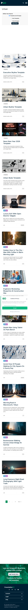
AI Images (5, 210)
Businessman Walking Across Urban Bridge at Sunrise (12, 443)
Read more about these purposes (10, 305)
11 (16, 501)
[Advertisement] (14, 38)
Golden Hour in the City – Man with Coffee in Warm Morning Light (13, 252)
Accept (14, 308)
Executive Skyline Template (14, 72)
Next (19, 501)
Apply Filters (15, 23)
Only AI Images (15, 21)
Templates (6, 69)
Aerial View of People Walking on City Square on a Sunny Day (13, 366)
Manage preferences (15, 311)
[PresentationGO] (4, 3)
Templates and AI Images (15, 15)
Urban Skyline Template (12, 107)
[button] (26, 299)
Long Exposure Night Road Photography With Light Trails (13, 481)
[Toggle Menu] (26, 3)
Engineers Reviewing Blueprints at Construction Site (13, 291)
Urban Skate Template (12, 178)
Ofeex (13, 604)
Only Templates (15, 18)
